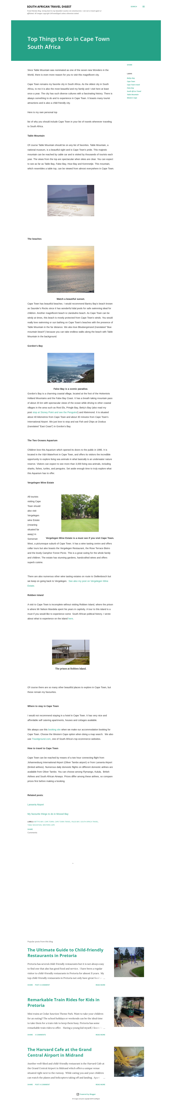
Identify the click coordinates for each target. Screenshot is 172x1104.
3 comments (40, 1035)
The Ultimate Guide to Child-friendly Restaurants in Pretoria (65, 952)
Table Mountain (133, 94)
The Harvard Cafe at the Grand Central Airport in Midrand (59, 1052)
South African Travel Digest (49, 6)
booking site (54, 729)
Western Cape (132, 98)
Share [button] (129, 65)
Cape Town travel (133, 85)
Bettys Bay (131, 78)
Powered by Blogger (87, 1094)
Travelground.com (41, 739)
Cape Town (131, 81)
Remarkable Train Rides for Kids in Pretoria (63, 1002)
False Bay (130, 88)
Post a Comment (42, 985)
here (70, 618)
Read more (100, 985)
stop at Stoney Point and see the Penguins (55, 412)
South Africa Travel (134, 91)
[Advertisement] (67, 911)
